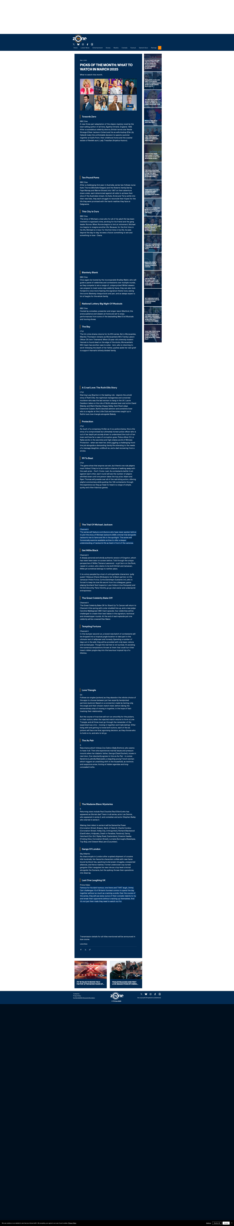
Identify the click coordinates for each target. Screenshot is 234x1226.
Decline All (217, 1223)
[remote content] (108, 158)
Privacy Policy (72, 1223)
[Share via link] (90, 949)
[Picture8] (78, 44)
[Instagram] (83, 44)
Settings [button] (208, 1223)
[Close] (232, 1223)
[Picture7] (87, 44)
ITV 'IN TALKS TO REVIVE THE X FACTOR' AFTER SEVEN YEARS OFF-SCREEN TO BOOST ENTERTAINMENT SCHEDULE (90, 983)
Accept (226, 1223)
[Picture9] (92, 44)
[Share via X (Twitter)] (85, 949)
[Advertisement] (33, 4)
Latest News (83, 944)
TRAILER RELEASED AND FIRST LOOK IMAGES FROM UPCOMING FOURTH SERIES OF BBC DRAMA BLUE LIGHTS (124, 983)
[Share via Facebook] (81, 949)
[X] (74, 44)
